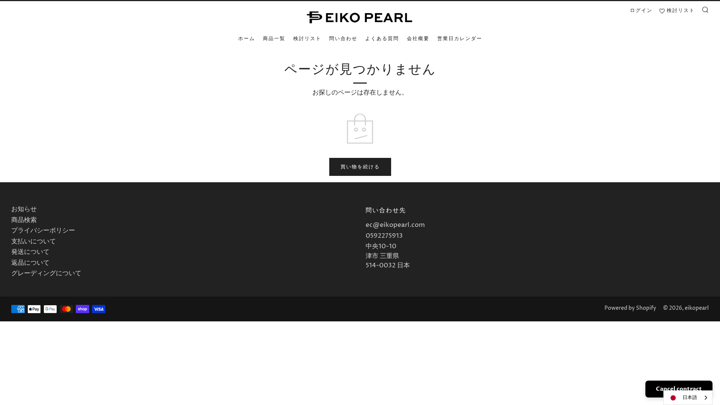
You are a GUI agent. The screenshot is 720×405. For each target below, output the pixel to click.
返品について (30, 262)
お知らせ (24, 209)
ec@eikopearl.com (395, 225)
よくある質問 (382, 38)
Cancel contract (679, 389)
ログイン (641, 10)
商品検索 (24, 220)
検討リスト (307, 38)
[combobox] (687, 397)
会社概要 (418, 38)
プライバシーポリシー (43, 230)
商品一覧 (274, 38)
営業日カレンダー (459, 38)
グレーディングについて (46, 273)
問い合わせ (343, 38)
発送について (30, 252)
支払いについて (33, 241)
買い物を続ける (360, 167)
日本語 (689, 397)
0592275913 (384, 235)
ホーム (246, 38)
